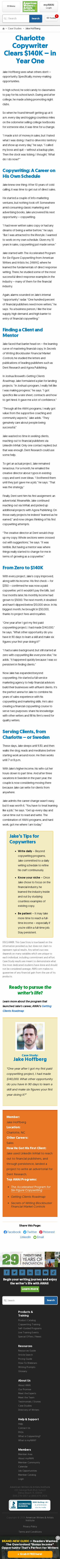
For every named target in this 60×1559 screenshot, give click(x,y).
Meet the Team (26, 1397)
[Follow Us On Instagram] (38, 1272)
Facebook (14, 1232)
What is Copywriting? (29, 1436)
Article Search (25, 1354)
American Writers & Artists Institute (40, 1519)
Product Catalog (27, 1320)
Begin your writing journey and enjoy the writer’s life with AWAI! (30, 1284)
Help (20, 1423)
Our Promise (24, 1389)
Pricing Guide (25, 1358)
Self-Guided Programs (29, 1328)
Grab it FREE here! (31, 1554)
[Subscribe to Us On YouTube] (45, 1272)
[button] (11, 6)
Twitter (32, 1232)
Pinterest (49, 1232)
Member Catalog (27, 1474)
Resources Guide (27, 1350)
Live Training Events (28, 1332)
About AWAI (24, 1385)
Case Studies (15, 28)
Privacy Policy (30, 1526)
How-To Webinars (27, 1363)
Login (21, 1479)
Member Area (25, 1454)
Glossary (22, 1371)
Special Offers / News (29, 1336)
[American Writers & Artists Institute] (30, 6)
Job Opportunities (27, 1470)
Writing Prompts (26, 1367)
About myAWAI (26, 1458)
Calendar (23, 1466)
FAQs (20, 1432)
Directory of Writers (28, 1409)
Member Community (29, 1462)
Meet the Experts (27, 1393)
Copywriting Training (29, 1324)
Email (40, 1237)
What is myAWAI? (27, 1440)
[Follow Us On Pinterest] (22, 1272)
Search (36, 18)
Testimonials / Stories (29, 1401)
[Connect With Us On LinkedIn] (30, 1272)
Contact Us (24, 1428)
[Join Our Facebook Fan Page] (7, 1272)
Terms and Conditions (30, 1531)
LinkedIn (25, 1237)
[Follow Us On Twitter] (14, 1272)
